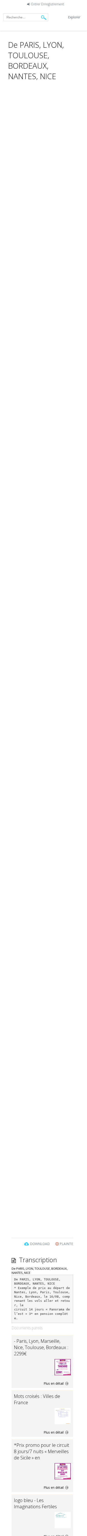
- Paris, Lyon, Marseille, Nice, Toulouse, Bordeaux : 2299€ (41, 1347)
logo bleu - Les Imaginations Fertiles (35, 1503)
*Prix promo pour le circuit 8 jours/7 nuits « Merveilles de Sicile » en (41, 1451)
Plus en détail (54, 1383)
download (40, 1244)
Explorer (74, 17)
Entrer (35, 4)
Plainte (66, 1244)
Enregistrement (52, 4)
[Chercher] (44, 17)
